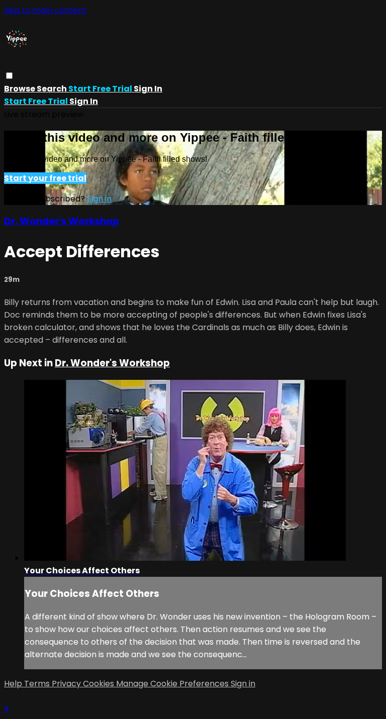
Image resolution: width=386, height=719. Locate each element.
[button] (9, 75)
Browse (20, 88)
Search (52, 88)
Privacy (67, 683)
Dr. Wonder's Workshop (61, 221)
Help (14, 683)
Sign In (83, 101)
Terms (38, 683)
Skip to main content (45, 10)
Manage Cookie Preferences (173, 683)
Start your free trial (45, 178)
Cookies (99, 683)
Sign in (148, 88)
